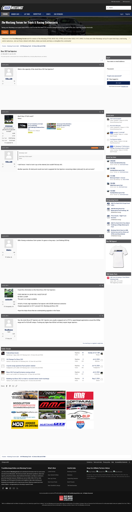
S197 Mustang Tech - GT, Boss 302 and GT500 (31, 355)
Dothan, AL (9, 257)
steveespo (97, 374)
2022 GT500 (126, 179)
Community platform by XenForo (53, 493)
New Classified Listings (54, 485)
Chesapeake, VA (9, 306)
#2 (102, 112)
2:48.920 (112, 161)
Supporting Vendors (72, 478)
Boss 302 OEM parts (115, 125)
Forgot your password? (114, 76)
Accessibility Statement (121, 462)
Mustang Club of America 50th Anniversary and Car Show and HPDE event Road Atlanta (119, 232)
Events (48, 14)
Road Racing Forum (115, 143)
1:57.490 (112, 168)
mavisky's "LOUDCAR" (118, 132)
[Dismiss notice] (129, 38)
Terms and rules (98, 462)
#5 (102, 285)
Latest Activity (51, 471)
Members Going (116, 212)
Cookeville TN (9, 142)
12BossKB (5, 54)
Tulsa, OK (9, 338)
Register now (124, 86)
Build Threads (113, 136)
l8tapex (98, 354)
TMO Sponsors (126, 1)
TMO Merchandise (115, 1)
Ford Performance (97, 503)
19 (83, 353)
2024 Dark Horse (124, 164)
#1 (102, 64)
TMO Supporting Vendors (116, 282)
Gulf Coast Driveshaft (115, 118)
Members (69, 475)
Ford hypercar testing (115, 139)
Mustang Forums (26, 468)
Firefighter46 (9, 367)
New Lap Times (52, 478)
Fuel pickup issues (12, 353)
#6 (102, 315)
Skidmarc (97, 361)
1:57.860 (112, 191)
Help (112, 462)
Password (110, 69)
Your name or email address (115, 61)
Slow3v (98, 380)
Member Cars (15, 14)
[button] (20, 14)
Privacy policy (106, 462)
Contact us (89, 462)
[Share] (100, 65)
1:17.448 (112, 176)
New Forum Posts (52, 482)
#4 (102, 236)
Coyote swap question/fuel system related (20, 366)
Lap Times (27, 14)
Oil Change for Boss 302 (14, 359)
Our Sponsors (58, 14)
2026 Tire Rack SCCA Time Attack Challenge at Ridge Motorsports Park (120, 224)
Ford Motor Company (18, 503)
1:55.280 (112, 183)
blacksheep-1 (9, 355)
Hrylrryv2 (8, 361)
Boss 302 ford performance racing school (20, 372)
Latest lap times (111, 157)
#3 (102, 147)
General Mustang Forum (116, 122)
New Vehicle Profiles (53, 475)
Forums (5, 14)
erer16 (8, 374)
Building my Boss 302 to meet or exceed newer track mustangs (27, 378)
